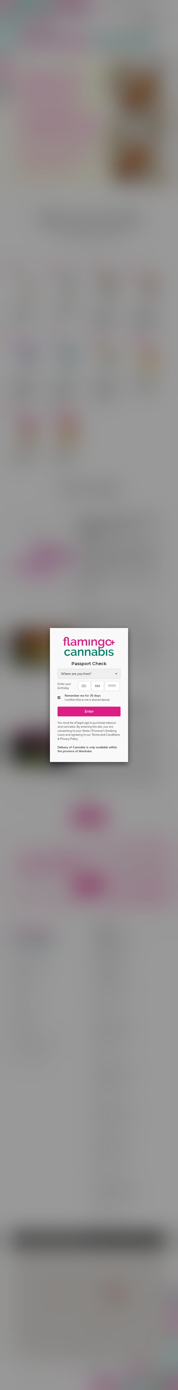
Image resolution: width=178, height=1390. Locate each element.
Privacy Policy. (69, 738)
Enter (89, 711)
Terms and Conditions (106, 734)
